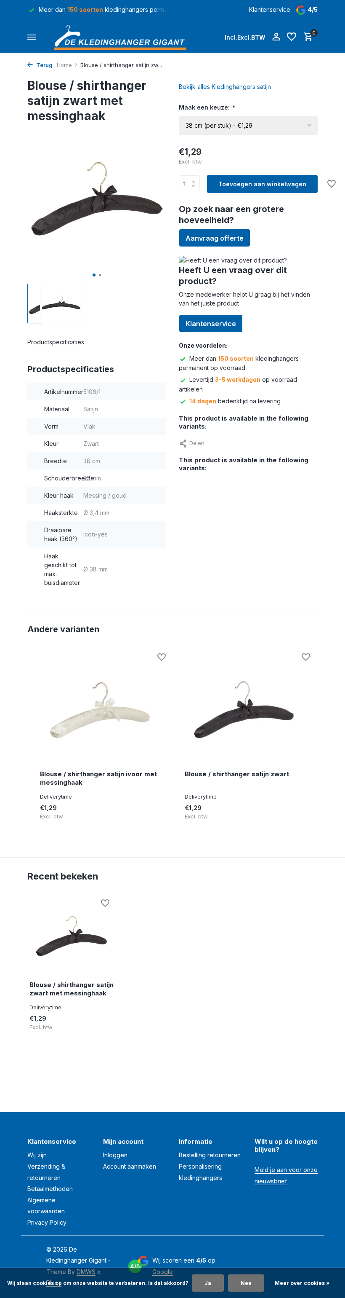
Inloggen (115, 1155)
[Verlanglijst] (291, 37)
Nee (246, 1283)
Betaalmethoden (50, 1188)
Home (64, 65)
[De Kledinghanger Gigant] (122, 37)
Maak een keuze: (207, 107)
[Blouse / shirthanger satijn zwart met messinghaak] (71, 936)
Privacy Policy (46, 1222)
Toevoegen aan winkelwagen (262, 184)
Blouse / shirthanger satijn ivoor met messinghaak (98, 778)
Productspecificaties (55, 342)
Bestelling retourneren (210, 1155)
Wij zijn (37, 1155)
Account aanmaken (129, 1166)
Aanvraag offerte (215, 238)
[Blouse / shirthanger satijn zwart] (244, 710)
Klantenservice (269, 9)
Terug (44, 65)
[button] (94, 275)
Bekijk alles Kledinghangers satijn (225, 86)
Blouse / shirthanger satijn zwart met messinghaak (71, 989)
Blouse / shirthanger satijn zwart (237, 774)
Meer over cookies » (302, 1283)
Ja (207, 1283)
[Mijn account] (276, 37)
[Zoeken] (210, 37)
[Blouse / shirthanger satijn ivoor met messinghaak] (99, 710)
